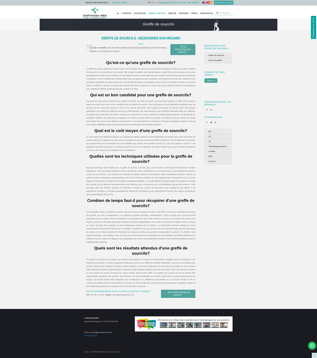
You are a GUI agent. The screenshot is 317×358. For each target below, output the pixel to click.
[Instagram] (211, 109)
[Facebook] (203, 3)
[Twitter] (211, 122)
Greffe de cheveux (216, 55)
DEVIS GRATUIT (91, 336)
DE (149, 2)
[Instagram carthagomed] (206, 3)
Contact (195, 3)
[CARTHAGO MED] (94, 12)
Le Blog (182, 3)
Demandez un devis (224, 3)
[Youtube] (208, 3)
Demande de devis (313, 27)
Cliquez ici (211, 81)
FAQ (188, 3)
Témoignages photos (167, 3)
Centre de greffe (215, 60)
